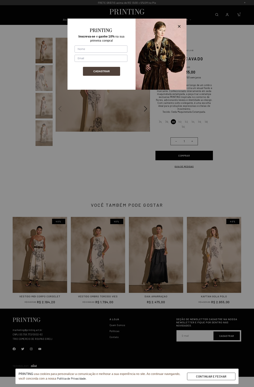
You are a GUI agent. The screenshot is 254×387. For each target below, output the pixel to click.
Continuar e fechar (211, 376)
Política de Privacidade (71, 378)
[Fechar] (179, 26)
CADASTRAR (101, 71)
